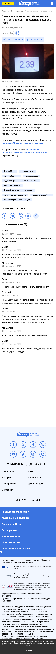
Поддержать (8, 3)
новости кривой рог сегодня (17, 200)
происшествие (27, 171)
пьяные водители (12, 185)
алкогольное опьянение (15, 195)
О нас (30, 471)
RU (17, 33)
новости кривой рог (41, 195)
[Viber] (20, 216)
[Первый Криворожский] (30, 3)
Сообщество (34, 477)
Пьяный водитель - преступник (18, 190)
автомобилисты (11, 176)
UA (12, 33)
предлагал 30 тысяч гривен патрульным (22, 143)
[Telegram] (12, 216)
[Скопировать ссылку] (36, 216)
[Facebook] (4, 216)
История (6, 477)
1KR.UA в (15, 39)
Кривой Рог (9, 171)
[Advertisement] (28, 393)
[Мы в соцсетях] (13, 444)
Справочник (8, 490)
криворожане (32, 176)
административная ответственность (21, 181)
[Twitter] (28, 216)
